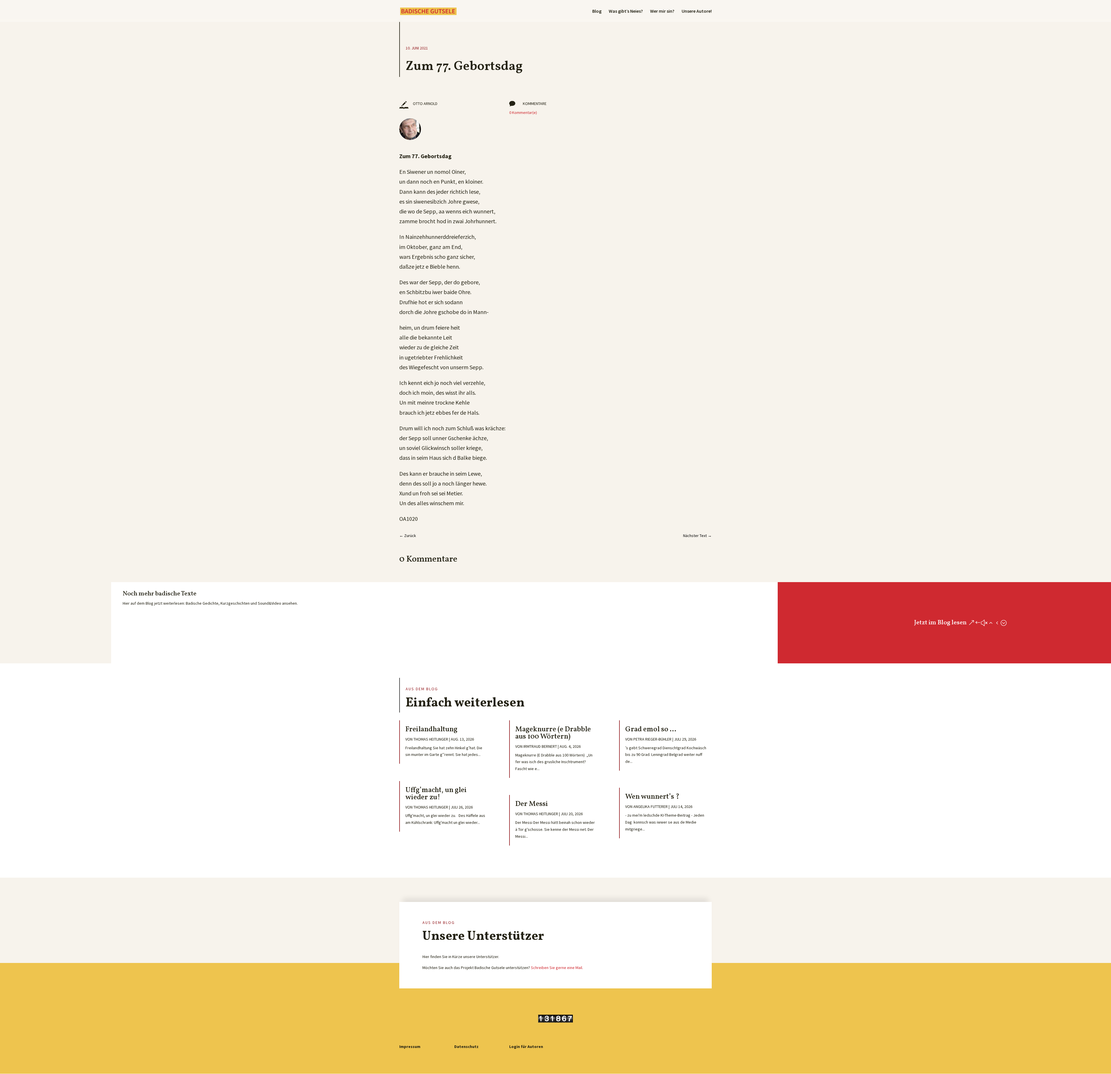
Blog (597, 11)
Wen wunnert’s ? (652, 797)
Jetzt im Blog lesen (940, 622)
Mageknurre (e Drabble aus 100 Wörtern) (553, 733)
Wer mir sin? (662, 11)
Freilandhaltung (431, 729)
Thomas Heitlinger (430, 739)
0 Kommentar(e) (523, 112)
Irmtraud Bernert (540, 746)
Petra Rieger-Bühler (652, 739)
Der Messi (531, 804)
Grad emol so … (650, 729)
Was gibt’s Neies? (626, 11)
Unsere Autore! (697, 11)
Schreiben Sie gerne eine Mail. (557, 967)
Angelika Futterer (650, 806)
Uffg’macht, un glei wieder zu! (436, 793)
